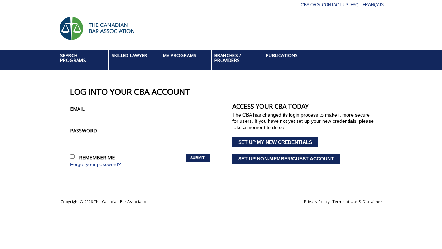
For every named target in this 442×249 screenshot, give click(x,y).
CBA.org (310, 4)
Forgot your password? (95, 164)
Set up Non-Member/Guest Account (286, 159)
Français (373, 4)
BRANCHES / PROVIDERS (227, 57)
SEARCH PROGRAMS (73, 57)
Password (83, 130)
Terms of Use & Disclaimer (357, 201)
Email (77, 108)
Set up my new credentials (275, 142)
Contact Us (335, 4)
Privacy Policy (317, 201)
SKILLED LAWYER (129, 55)
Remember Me (97, 157)
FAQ (354, 4)
